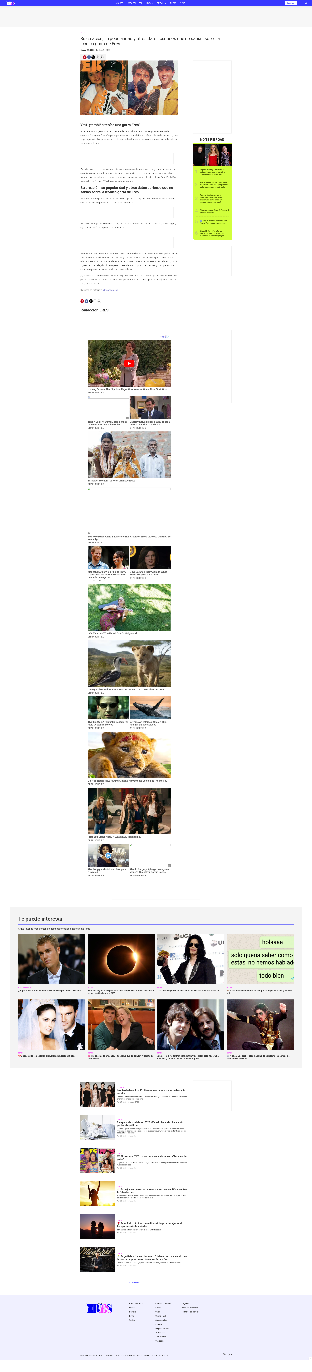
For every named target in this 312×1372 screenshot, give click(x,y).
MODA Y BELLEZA (24, 988)
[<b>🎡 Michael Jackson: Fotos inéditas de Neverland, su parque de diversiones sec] (260, 1024)
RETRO (82, 32)
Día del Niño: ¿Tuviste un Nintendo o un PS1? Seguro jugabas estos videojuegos (212, 233)
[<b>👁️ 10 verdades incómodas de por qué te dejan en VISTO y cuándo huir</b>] (260, 959)
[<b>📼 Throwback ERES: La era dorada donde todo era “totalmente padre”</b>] (97, 1160)
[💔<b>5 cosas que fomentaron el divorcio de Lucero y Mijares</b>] (51, 1024)
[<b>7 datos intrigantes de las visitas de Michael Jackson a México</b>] (190, 959)
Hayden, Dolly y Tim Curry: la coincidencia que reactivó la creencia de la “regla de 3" (212, 171)
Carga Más (134, 1282)
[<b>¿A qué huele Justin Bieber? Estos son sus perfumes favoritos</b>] (51, 959)
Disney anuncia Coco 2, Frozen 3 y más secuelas (214, 211)
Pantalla (161, 3)
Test (182, 3)
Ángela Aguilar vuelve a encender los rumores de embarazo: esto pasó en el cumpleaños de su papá (212, 198)
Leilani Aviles (132, 1136)
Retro (173, 3)
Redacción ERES (103, 50)
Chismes (119, 3)
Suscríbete (291, 3)
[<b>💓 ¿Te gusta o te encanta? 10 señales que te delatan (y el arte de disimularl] (121, 1024)
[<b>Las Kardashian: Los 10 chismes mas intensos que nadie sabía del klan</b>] (97, 1094)
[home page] (10, 3)
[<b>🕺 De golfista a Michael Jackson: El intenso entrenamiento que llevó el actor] (97, 1259)
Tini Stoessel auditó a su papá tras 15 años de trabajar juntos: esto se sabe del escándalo (214, 184)
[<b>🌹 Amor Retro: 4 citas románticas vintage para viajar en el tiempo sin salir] (97, 1226)
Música (149, 3)
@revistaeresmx (110, 290)
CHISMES (120, 1087)
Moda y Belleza (134, 3)
